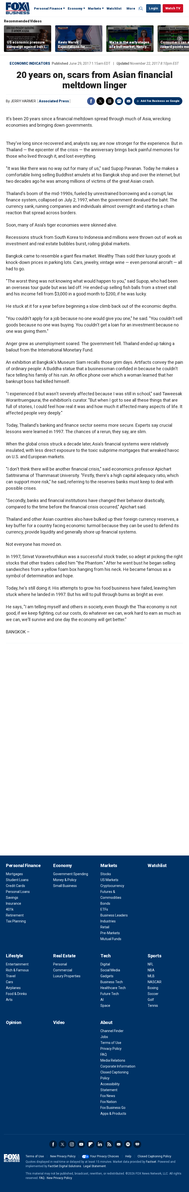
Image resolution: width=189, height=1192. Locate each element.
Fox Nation (108, 1102)
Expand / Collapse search (141, 9)
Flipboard (90, 1144)
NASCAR (154, 982)
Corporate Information (117, 1066)
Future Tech (109, 994)
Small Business (65, 886)
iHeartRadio (137, 1144)
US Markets (109, 880)
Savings (12, 898)
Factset (151, 1161)
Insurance (13, 903)
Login (153, 8)
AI (102, 1000)
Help (128, 1156)
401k (10, 909)
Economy (75, 8)
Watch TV (172, 8)
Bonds (105, 903)
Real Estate (64, 955)
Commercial (62, 970)
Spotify (128, 1144)
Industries (108, 921)
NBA (151, 970)
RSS (109, 1144)
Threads (110, 101)
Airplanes (13, 988)
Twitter (100, 101)
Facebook (91, 101)
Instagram (72, 1144)
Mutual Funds (110, 939)
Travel (11, 976)
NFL (150, 964)
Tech (105, 955)
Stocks (105, 874)
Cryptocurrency (112, 886)
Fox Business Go (113, 1108)
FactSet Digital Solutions (64, 1166)
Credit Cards (15, 886)
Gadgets (106, 976)
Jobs (104, 1037)
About (106, 1022)
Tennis (153, 1006)
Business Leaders (114, 915)
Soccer (153, 994)
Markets (94, 8)
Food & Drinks (16, 994)
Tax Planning (16, 921)
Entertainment (17, 964)
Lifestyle (14, 955)
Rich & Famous (17, 970)
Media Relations (112, 1060)
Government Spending (70, 874)
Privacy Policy (111, 1049)
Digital (105, 964)
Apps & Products (113, 1114)
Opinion (13, 1022)
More (130, 8)
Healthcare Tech (113, 988)
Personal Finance (48, 8)
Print (119, 101)
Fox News (107, 1096)
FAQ (103, 1054)
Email (128, 101)
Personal (60, 964)
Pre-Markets (110, 933)
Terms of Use (110, 1043)
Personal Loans (18, 892)
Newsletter (119, 1144)
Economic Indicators (30, 63)
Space (105, 1006)
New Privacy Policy (63, 1156)
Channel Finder (112, 1031)
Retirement (15, 915)
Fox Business (18, 8)
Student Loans (17, 880)
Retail (104, 927)
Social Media (110, 970)
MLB (151, 976)
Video (59, 1022)
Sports (154, 955)
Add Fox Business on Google (160, 101)
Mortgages (14, 874)
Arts (9, 1000)
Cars (9, 982)
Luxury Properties (66, 976)
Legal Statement (94, 1166)
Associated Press (54, 101)
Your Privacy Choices (104, 1156)
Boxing (153, 988)
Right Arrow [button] (180, 39)
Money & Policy (65, 880)
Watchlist (114, 8)
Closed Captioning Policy (154, 1156)
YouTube (81, 1144)
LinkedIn (100, 1144)
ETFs (104, 909)
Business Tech (111, 982)
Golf (151, 1000)
